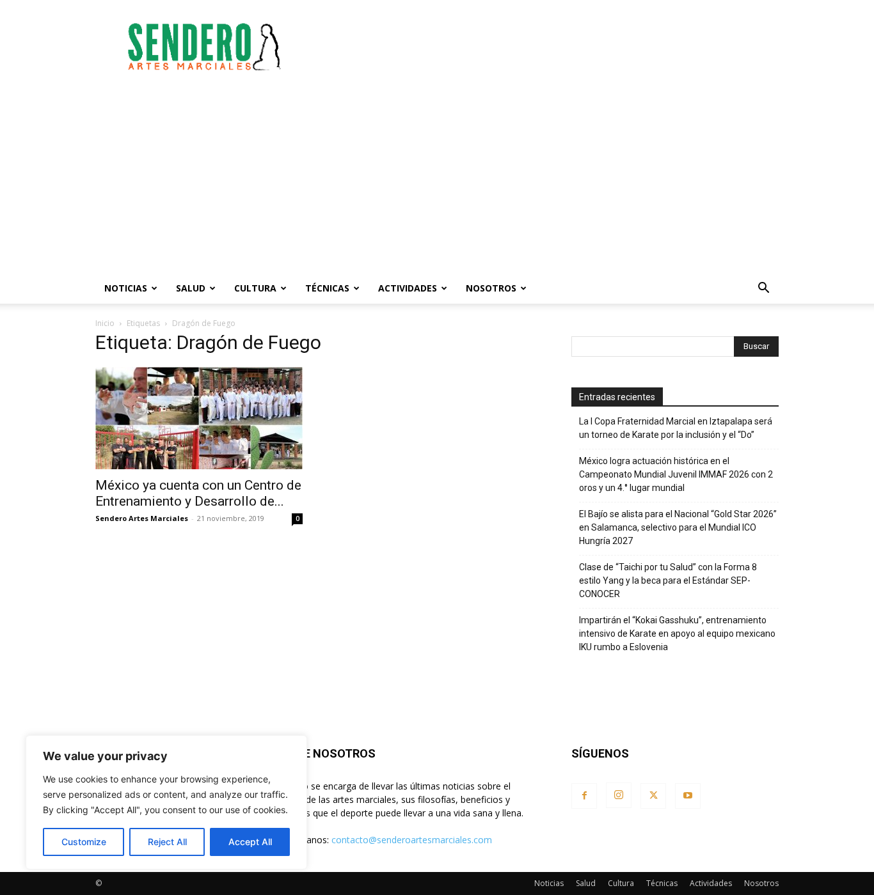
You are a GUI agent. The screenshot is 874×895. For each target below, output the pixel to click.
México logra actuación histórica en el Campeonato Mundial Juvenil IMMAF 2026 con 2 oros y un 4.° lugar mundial (676, 474)
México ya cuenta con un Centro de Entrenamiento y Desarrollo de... (198, 493)
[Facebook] (584, 796)
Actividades (407, 288)
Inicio (105, 323)
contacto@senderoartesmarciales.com (411, 840)
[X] (653, 796)
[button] (763, 289)
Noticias (125, 288)
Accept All (250, 841)
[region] (166, 802)
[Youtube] (688, 796)
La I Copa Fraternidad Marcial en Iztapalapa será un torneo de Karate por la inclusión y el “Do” (675, 428)
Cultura (255, 288)
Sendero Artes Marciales (141, 518)
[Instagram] (619, 795)
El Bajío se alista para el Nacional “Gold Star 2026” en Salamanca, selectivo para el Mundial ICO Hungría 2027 (678, 527)
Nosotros (491, 288)
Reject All (167, 841)
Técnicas (327, 288)
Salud (190, 288)
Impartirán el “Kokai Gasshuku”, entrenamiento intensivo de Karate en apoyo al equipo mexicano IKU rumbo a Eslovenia (677, 633)
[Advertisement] (546, 46)
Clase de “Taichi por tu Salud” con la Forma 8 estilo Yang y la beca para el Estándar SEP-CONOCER (668, 580)
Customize (83, 841)
